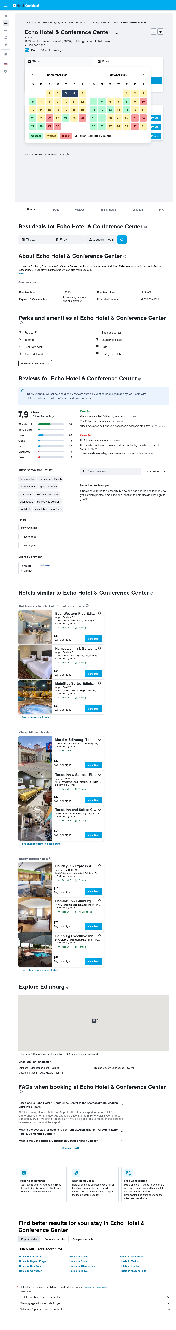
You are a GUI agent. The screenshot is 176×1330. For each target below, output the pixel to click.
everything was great (47, 494)
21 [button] (41, 118)
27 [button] (32, 126)
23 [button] (57, 118)
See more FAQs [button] (71, 1148)
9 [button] (57, 101)
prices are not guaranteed (95, 1287)
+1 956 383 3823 (35, 45)
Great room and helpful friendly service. (108, 416)
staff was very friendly (50, 479)
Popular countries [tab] (55, 1239)
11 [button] (74, 101)
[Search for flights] (5, 15)
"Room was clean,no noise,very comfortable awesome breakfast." (122, 426)
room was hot (27, 479)
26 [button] (82, 118)
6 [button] (33, 101)
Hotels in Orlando (79, 1261)
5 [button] (82, 93)
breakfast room (28, 486)
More (21, 273)
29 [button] (49, 126)
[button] (6, 5)
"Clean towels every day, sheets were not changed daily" (116, 453)
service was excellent (48, 501)
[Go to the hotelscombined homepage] (25, 5)
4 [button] (74, 93)
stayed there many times (48, 509)
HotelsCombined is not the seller (40, 1297)
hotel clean (26, 494)
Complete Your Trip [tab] (84, 1239)
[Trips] (5, 54)
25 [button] (74, 118)
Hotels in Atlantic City (82, 1266)
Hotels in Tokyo (78, 1271)
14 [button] (41, 110)
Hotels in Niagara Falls (133, 1271)
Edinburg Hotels (98, 22)
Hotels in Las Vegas (30, 1256)
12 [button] (82, 101)
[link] (35, 717)
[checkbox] (35, 568)
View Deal (93, 638)
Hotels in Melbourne (132, 1256)
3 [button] (66, 93)
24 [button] (65, 118)
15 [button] (49, 110)
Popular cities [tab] (29, 1239)
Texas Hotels (74, 22)
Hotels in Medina (130, 1261)
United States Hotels (43, 22)
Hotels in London (130, 1266)
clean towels (26, 501)
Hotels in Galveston (30, 1271)
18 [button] (74, 110)
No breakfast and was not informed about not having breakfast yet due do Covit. (120, 446)
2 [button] (57, 93)
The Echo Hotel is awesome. (101, 421)
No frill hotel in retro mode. (100, 440)
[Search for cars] (5, 30)
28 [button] (41, 126)
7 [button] (41, 101)
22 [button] (49, 118)
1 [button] (49, 93)
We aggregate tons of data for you (40, 1303)
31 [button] (143, 126)
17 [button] (65, 110)
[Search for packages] (5, 37)
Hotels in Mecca (78, 1256)
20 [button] (32, 118)
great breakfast (48, 486)
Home (27, 22)
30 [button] (57, 126)
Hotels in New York (30, 1266)
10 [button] (65, 101)
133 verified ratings (51, 50)
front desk (25, 509)
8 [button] (49, 101)
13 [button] (32, 110)
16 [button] (57, 110)
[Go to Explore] (5, 44)
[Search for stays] (5, 23)
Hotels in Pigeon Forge (32, 1261)
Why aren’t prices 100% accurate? (41, 1309)
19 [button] (82, 110)
